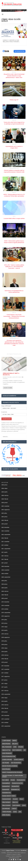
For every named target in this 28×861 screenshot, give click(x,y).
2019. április (4, 630)
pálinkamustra (6, 792)
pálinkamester (15, 789)
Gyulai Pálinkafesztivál (8, 756)
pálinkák (15, 799)
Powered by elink (17, 354)
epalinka (20, 747)
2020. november (5, 570)
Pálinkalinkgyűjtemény (14, 857)
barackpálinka (6, 743)
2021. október (4, 545)
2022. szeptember (5, 534)
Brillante (15, 743)
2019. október (4, 609)
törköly (14, 808)
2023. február (4, 520)
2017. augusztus (5, 676)
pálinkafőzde (6, 786)
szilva (23, 805)
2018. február (4, 658)
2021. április (4, 552)
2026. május (4, 488)
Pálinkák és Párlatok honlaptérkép (13, 856)
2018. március (4, 655)
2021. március (4, 555)
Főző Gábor (9, 377)
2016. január (4, 712)
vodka (15, 811)
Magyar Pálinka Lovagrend (9, 766)
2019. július (4, 619)
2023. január (4, 524)
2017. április (4, 687)
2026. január (4, 502)
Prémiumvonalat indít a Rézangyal (11, 374)
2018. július (4, 641)
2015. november (5, 719)
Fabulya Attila (6, 750)
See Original (9, 354)
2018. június (4, 644)
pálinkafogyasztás (17, 783)
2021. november (5, 541)
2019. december (5, 602)
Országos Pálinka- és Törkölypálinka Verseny (12, 776)
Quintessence (16, 805)
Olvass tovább (8, 387)
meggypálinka (6, 769)
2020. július (4, 580)
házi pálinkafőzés (16, 762)
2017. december (5, 665)
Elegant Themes (10, 850)
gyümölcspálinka (7, 759)
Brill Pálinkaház (6, 747)
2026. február (4, 499)
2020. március (4, 591)
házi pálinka (5, 762)
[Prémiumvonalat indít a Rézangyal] (14, 364)
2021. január (4, 563)
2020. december (5, 566)
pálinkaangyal (21, 780)
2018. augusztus (5, 637)
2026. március (4, 495)
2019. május (4, 626)
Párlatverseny (6, 805)
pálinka (13, 780)
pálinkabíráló (6, 783)
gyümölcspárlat (18, 759)
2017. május (4, 683)
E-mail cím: (4, 412)
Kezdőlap (4, 852)
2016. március (4, 704)
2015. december (5, 715)
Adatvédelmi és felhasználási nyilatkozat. (16, 852)
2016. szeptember (5, 694)
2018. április (4, 651)
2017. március (4, 690)
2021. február (4, 559)
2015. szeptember (5, 726)
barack (14, 740)
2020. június (4, 584)
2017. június (4, 680)
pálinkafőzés (15, 786)
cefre (14, 747)
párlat (21, 799)
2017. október (4, 672)
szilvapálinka (6, 808)
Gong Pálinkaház (7, 753)
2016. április (4, 701)
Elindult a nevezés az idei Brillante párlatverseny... (11, 40)
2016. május (4, 697)
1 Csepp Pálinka (6, 740)
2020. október (4, 573)
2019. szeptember (5, 612)
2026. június (4, 484)
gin (24, 750)
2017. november (5, 669)
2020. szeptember (5, 577)
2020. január (4, 598)
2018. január (4, 662)
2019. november (5, 605)
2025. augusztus (5, 509)
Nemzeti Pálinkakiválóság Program (12, 772)
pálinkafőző (5, 789)
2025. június (4, 516)
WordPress (23, 850)
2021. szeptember (5, 548)
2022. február (4, 538)
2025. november (5, 506)
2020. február (4, 594)
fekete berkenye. (17, 750)
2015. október (4, 722)
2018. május (4, 648)
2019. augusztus (5, 616)
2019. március (4, 633)
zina (20, 811)
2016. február (4, 708)
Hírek (19, 377)
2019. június (4, 623)
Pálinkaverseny (6, 799)
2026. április (4, 492)
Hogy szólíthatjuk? (6, 406)
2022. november (5, 531)
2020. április (4, 587)
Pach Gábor (5, 780)
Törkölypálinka (6, 811)
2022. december (5, 527)
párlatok (15, 802)
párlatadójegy (6, 802)
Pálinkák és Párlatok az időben (14, 854)
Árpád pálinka (6, 815)
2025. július (4, 513)
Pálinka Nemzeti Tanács (9, 796)
